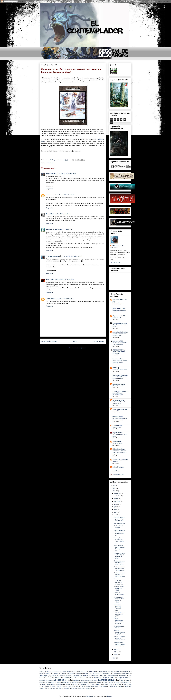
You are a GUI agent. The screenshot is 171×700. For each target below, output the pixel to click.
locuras (41, 682)
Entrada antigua (98, 341)
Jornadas (96, 677)
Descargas (43, 675)
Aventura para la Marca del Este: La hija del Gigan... (119, 599)
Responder (49, 189)
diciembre (117, 493)
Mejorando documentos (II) (119, 593)
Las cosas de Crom (118, 359)
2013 (114, 485)
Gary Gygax (49, 677)
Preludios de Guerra (118, 303)
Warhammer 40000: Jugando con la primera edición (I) (119, 532)
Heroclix (66, 677)
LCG (122, 680)
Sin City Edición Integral (118, 526)
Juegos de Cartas (108, 677)
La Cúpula (76, 680)
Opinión (117, 682)
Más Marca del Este (119, 523)
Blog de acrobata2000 (119, 316)
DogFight (61, 675)
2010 (114, 658)
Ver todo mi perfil (115, 262)
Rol (42, 686)
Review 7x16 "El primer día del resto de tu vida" (120, 377)
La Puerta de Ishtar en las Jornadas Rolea (119, 402)
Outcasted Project (118, 416)
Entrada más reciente (49, 341)
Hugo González (51, 173)
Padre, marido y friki (119, 308)
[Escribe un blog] (78, 160)
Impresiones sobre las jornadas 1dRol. (119, 588)
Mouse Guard (84, 682)
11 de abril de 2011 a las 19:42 (64, 195)
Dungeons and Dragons (80, 675)
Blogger (109, 696)
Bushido (111, 671)
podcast (74, 684)
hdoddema (89, 696)
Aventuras (92, 671)
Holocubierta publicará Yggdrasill (117, 606)
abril (115, 515)
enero (116, 654)
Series (47, 686)
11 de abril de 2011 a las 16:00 (66, 173)
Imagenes (83, 677)
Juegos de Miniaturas (45, 680)
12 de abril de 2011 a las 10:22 (64, 298)
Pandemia (125, 682)
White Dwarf (52, 688)
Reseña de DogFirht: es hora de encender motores (119, 638)
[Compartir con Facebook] (82, 160)
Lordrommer (50, 195)
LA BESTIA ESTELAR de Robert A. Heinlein (120, 419)
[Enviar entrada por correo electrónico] (72, 160)
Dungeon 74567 (117, 317)
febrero (116, 652)
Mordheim (75, 682)
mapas (58, 682)
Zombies (89, 688)
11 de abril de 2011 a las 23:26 (64, 279)
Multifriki (92, 682)
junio (116, 509)
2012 (114, 488)
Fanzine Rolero (112, 675)
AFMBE (47, 671)
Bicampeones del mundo (119, 310)
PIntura (68, 684)
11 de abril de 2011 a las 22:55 (71, 256)
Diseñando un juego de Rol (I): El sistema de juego (119, 574)
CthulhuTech (95, 673)
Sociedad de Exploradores (120, 332)
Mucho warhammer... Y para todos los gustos (119, 613)
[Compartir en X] (80, 160)
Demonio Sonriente (118, 475)
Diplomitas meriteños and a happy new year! (120, 334)
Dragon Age (68, 675)
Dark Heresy (105, 673)
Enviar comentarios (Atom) (77, 348)
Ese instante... (116, 353)
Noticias (98, 682)
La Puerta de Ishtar (118, 400)
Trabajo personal (117, 427)
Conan (63, 673)
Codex (41, 673)
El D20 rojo (116, 368)
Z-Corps (73, 688)
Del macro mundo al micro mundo (120, 435)
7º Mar (41, 671)
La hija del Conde (117, 443)
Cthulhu (85, 673)
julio (115, 507)
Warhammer (103, 686)
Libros (127, 680)
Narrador (49, 229)
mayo (116, 512)
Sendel (48, 214)
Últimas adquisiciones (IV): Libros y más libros (118, 620)
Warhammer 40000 (115, 686)
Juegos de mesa (123, 677)
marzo (116, 649)
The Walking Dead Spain (120, 375)
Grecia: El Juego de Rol (120, 409)
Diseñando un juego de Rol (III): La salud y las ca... (119, 562)
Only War (111, 682)
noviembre (117, 496)
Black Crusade (102, 671)
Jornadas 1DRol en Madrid (119, 627)
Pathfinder (50, 684)
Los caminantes (49, 682)
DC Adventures (116, 673)
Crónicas (78, 673)
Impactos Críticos (118, 433)
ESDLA (102, 675)
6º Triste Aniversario (118, 386)
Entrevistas (94, 675)
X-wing (59, 688)
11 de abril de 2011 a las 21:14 (60, 214)
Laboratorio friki (118, 341)
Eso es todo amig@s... (118, 394)
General (50, 163)
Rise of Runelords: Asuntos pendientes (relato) (120, 361)
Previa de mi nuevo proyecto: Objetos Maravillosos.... (119, 518)
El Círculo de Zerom (119, 384)
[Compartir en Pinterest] (84, 160)
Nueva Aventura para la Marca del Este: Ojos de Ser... (119, 548)
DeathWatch (125, 673)
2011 (114, 491)
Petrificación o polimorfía (120, 460)
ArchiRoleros (116, 471)
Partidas (42, 684)
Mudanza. (115, 461)
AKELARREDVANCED (120, 323)
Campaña (118, 671)
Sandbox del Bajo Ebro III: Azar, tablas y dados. (120, 343)
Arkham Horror (82, 671)
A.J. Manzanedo (117, 425)
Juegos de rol (60, 680)
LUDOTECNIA (117, 442)
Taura (77, 686)
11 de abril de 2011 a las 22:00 (62, 229)
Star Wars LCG (69, 686)
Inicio (75, 341)
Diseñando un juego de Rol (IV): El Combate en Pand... (119, 555)
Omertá (105, 682)
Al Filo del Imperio (56, 671)
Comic (47, 673)
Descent (54, 675)
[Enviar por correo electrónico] (76, 160)
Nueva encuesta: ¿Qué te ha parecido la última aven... (118, 581)
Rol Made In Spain (118, 467)
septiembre (117, 501)
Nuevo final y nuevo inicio (120, 369)
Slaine (53, 686)
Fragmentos (122, 675)
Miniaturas (65, 682)
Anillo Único (66, 671)
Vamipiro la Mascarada (92, 686)
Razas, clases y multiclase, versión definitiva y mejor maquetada (120, 452)
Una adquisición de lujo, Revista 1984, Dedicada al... (119, 540)
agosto (116, 504)
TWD (82, 686)
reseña (117, 684)
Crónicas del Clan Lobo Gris (120, 300)
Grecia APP (116, 411)
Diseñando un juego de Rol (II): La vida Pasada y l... (119, 568)
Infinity (89, 677)
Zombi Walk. (81, 688)
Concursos (70, 673)
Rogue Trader (128, 684)
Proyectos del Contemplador (89, 684)
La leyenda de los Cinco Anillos (88, 680)
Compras (55, 673)
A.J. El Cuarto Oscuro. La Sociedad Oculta (120, 392)
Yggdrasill (66, 688)
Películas (60, 684)
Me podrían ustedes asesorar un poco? (120, 325)
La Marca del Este (107, 680)
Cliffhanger (126, 671)
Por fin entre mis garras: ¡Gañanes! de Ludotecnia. (119, 644)
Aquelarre (74, 671)
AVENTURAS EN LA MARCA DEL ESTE (119, 351)
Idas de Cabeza (75, 677)
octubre (116, 499)
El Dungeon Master (52, 256)
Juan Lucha (50, 279)
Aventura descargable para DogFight (119, 632)
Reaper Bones (108, 684)
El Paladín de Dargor (119, 449)
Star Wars (60, 686)
